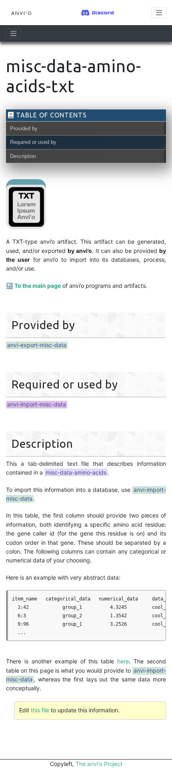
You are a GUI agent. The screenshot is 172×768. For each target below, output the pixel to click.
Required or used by (33, 142)
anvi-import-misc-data (36, 404)
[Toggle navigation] (158, 12)
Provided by (24, 128)
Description (23, 156)
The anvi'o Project (99, 763)
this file (40, 710)
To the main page (37, 285)
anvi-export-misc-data (36, 345)
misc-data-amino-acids (76, 472)
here (123, 661)
